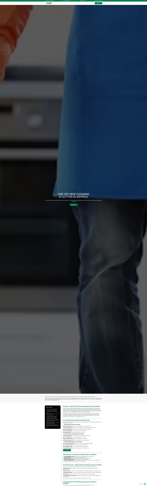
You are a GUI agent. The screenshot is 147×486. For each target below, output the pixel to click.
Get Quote (98, 3)
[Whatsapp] (145, 484)
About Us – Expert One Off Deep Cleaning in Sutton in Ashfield (52, 410)
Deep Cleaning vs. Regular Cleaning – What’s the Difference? (53, 421)
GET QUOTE (73, 204)
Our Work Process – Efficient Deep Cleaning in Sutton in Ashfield (52, 416)
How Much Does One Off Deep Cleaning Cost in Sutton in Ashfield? (52, 419)
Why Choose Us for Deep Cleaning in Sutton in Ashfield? (53, 414)
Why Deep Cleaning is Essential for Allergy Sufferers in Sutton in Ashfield (53, 425)
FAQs (47, 427)
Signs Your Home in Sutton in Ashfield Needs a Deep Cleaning (53, 423)
